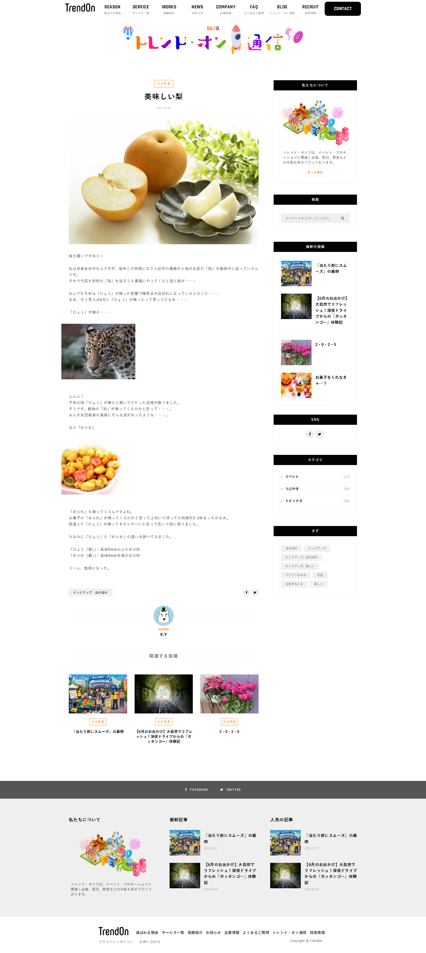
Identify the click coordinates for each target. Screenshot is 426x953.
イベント (292, 477)
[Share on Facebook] (44, 271)
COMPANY (225, 9)
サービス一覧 (173, 933)
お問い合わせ (149, 942)
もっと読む (315, 172)
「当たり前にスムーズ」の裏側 (98, 732)
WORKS (169, 9)
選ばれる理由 (147, 933)
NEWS (197, 9)
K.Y (163, 634)
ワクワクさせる (295, 575)
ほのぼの (291, 548)
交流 (320, 575)
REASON (112, 9)
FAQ (254, 9)
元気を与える (294, 584)
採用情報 (317, 933)
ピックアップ (317, 548)
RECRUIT (310, 9)
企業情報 (232, 933)
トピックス (293, 501)
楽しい (318, 584)
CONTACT (343, 9)
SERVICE (140, 9)
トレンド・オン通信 (289, 933)
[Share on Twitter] (44, 284)
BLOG (282, 9)
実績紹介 (195, 933)
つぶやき (163, 83)
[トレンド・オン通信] (213, 53)
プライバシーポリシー (116, 942)
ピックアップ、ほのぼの (90, 592)
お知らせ (213, 933)
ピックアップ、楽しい (300, 566)
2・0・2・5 (229, 732)
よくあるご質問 (256, 933)
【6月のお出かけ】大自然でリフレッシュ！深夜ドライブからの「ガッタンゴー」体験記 (164, 737)
